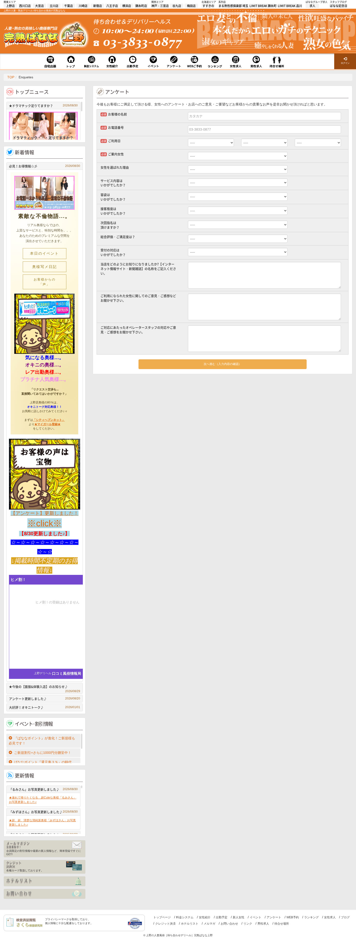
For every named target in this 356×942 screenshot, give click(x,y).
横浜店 (126, 6)
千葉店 (68, 6)
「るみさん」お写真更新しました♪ (43, 789)
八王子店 (112, 6)
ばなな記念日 (338, 6)
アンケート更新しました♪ (44, 698)
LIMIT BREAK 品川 (290, 6)
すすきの (208, 6)
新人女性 (238, 917)
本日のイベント (44, 253)
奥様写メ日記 (44, 267)
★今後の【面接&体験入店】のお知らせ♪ (44, 687)
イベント (255, 917)
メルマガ (209, 923)
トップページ (162, 917)
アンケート (274, 917)
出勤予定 (221, 917)
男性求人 (263, 923)
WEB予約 (292, 917)
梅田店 (191, 6)
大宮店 (39, 6)
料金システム (184, 917)
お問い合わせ (229, 923)
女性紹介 (204, 917)
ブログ (345, 917)
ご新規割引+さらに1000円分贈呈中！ (42, 753)
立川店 (54, 6)
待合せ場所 (281, 923)
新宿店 (97, 6)
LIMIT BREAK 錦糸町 (263, 6)
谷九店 (176, 6)
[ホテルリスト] (44, 881)
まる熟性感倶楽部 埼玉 (233, 6)
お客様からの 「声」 (50, 282)
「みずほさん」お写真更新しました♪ (43, 811)
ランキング (311, 917)
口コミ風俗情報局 (66, 673)
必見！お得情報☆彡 (44, 166)
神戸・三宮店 (160, 6)
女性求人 (330, 917)
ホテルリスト (189, 923)
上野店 (10, 6)
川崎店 (83, 6)
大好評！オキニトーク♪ (44, 707)
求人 (312, 6)
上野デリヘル (42, 673)
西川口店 (25, 6)
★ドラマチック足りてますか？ (43, 105)
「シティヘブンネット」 (49, 420)
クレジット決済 (165, 923)
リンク (247, 923)
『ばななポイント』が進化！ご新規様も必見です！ (42, 740)
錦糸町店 (141, 6)
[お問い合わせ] (44, 894)
